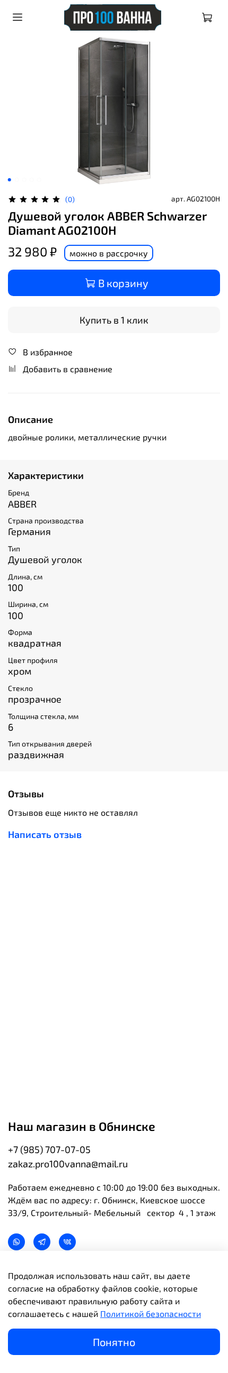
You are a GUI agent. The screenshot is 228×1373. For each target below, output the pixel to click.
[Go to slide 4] (31, 179)
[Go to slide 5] (39, 179)
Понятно (114, 1341)
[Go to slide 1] (9, 179)
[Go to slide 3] (24, 179)
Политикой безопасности (150, 1314)
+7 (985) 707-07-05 (49, 1149)
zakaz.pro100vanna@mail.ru (68, 1163)
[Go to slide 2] (17, 179)
